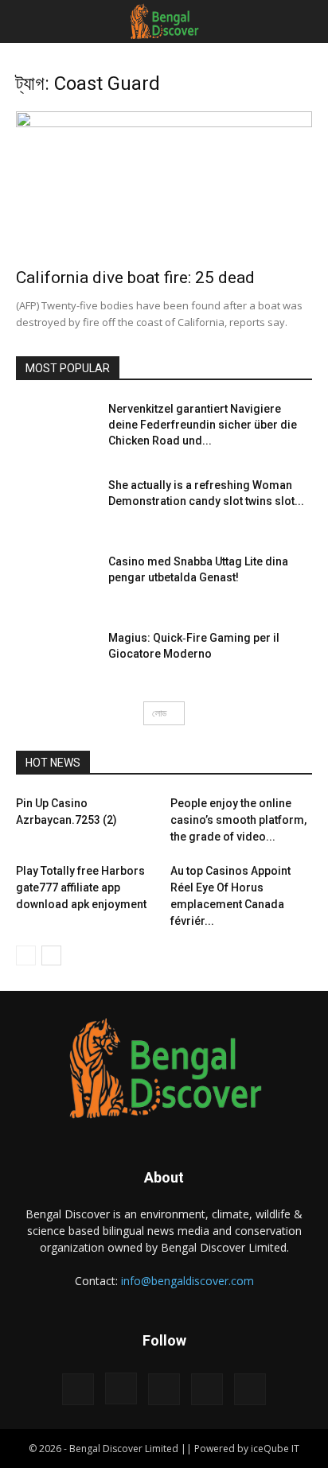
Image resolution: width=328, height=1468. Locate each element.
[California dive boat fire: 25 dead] (164, 184)
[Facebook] (78, 1389)
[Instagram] (121, 1388)
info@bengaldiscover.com (187, 1280)
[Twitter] (207, 1389)
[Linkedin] (164, 1389)
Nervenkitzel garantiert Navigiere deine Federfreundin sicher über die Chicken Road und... (202, 424)
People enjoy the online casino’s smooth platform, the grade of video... (238, 820)
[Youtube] (250, 1389)
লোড (159, 713)
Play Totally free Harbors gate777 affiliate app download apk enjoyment (81, 887)
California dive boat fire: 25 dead (135, 277)
